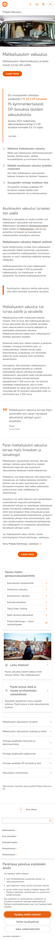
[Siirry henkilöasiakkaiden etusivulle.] (4, 4)
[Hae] (30, 4)
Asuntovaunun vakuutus (18, 596)
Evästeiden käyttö (9, 842)
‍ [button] (12, 136)
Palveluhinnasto (9, 848)
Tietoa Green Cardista (17, 608)
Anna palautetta (9, 836)
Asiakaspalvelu (8, 830)
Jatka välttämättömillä (27, 929)
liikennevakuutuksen (38, 225)
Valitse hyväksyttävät (27, 921)
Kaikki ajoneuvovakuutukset (20, 615)
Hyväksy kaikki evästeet (27, 914)
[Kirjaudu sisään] (43, 4)
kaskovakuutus (27, 229)
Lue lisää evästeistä (11, 936)
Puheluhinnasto (8, 854)
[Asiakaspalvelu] (36, 4)
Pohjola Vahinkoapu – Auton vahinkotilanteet (20, 623)
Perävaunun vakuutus (17, 589)
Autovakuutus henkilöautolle (20, 583)
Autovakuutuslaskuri (16, 602)
